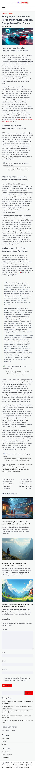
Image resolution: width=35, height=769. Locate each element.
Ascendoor (10, 767)
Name (4, 652)
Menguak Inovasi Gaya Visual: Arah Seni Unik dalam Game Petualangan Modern (17, 605)
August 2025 (5, 738)
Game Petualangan (7, 13)
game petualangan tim (22, 469)
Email (4, 661)
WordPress (25, 767)
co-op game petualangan (14, 465)
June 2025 (4, 744)
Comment (5, 629)
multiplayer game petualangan (11, 471)
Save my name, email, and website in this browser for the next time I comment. (17, 679)
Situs (19, 272)
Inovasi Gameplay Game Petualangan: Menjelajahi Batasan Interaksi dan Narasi (16, 523)
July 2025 (4, 741)
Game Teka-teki (6, 757)
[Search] (31, 8)
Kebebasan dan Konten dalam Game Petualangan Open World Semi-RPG (14, 564)
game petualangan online (15, 467)
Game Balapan (6, 752)
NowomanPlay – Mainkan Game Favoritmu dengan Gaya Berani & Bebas (17, 764)
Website (4, 669)
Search (29, 693)
